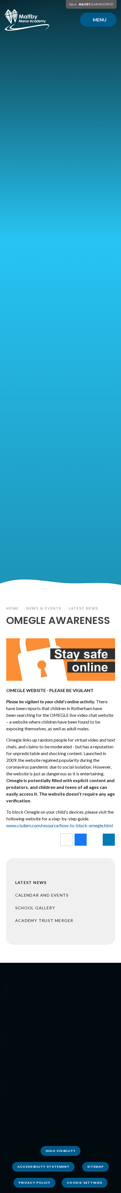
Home (12, 608)
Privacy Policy (34, 1182)
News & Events (43, 608)
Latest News (83, 608)
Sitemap (95, 1166)
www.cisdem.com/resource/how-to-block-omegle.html (59, 825)
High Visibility (61, 1151)
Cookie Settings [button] (84, 1182)
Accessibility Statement (43, 1166)
